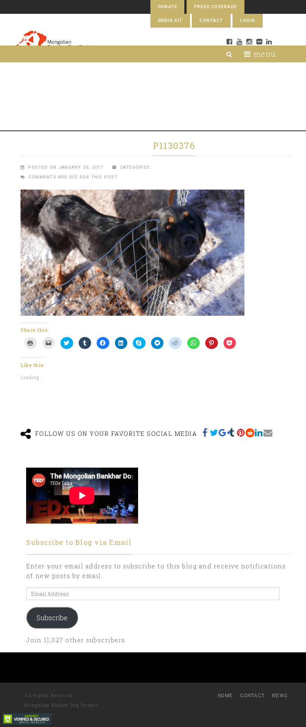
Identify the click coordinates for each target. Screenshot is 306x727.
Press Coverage (215, 6)
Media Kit (170, 20)
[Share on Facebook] (205, 432)
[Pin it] (241, 432)
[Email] (267, 432)
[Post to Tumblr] (232, 432)
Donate (167, 6)
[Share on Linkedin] (259, 432)
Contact (211, 20)
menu (263, 54)
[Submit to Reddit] (250, 432)
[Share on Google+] (223, 432)
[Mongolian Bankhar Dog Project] (55, 43)
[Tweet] (214, 432)
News (279, 695)
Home (225, 695)
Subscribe (52, 617)
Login (247, 20)
